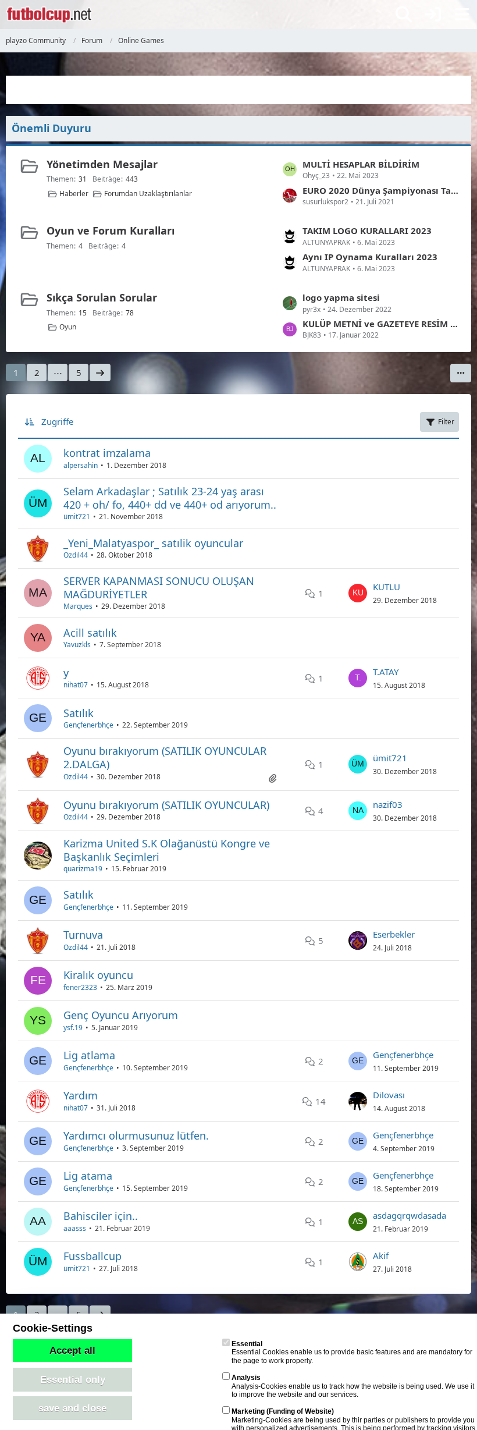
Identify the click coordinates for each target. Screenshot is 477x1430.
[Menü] (462, 14)
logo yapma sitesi (341, 297)
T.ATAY (385, 671)
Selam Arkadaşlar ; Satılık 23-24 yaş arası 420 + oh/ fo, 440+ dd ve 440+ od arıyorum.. (169, 498)
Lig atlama (89, 1055)
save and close (72, 1408)
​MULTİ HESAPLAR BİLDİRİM (360, 164)
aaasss (74, 1228)
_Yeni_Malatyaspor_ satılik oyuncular (153, 543)
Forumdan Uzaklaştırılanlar (148, 193)
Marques (77, 606)
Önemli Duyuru (51, 128)
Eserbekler (394, 934)
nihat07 (75, 685)
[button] (460, 373)
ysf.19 (73, 1027)
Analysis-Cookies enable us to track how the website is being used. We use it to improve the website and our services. (353, 1386)
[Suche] (403, 14)
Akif (381, 1255)
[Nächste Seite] (100, 372)
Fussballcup (92, 1256)
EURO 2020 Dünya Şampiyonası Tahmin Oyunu (381, 190)
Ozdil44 (75, 555)
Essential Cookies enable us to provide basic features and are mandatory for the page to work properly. (352, 1352)
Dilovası (389, 1095)
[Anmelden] (432, 14)
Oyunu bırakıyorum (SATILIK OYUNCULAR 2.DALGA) (164, 757)
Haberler (73, 193)
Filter (446, 422)
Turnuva (83, 935)
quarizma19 (82, 869)
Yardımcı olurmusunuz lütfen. (136, 1135)
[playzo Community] (49, 14)
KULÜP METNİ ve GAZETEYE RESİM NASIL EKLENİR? (381, 323)
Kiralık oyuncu (98, 975)
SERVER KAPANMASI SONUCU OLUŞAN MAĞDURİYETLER (158, 587)
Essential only (72, 1379)
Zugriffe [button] (57, 421)
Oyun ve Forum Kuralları (111, 230)
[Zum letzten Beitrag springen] (357, 593)
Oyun (67, 327)
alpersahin (80, 465)
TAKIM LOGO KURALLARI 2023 (367, 230)
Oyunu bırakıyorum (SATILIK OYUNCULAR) (166, 805)
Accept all (72, 1350)
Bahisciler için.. (100, 1216)
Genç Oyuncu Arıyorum (120, 1015)
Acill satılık (90, 633)
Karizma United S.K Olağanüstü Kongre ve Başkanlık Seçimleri (166, 850)
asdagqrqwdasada (409, 1215)
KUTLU (386, 586)
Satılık (78, 713)
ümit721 (76, 516)
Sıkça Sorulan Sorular (102, 297)
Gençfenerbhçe (88, 725)
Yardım (80, 1095)
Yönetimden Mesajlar (102, 164)
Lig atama (87, 1176)
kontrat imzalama (107, 453)
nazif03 (388, 804)
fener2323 (80, 987)
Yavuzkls (77, 645)
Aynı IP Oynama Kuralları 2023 (369, 256)
